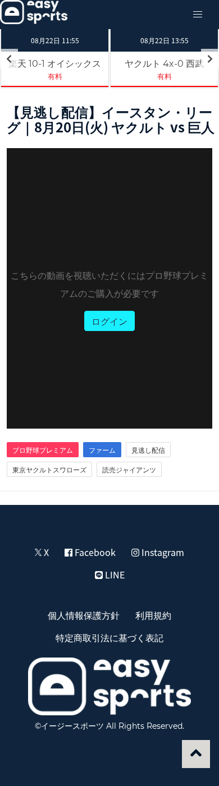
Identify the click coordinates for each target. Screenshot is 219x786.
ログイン (109, 321)
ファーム (102, 450)
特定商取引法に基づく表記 (109, 637)
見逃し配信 (148, 450)
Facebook (94, 552)
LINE (114, 574)
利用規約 (153, 615)
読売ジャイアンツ (129, 470)
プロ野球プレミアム (42, 450)
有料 (55, 76)
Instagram (161, 552)
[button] (197, 14)
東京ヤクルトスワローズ (49, 470)
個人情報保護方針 (84, 615)
